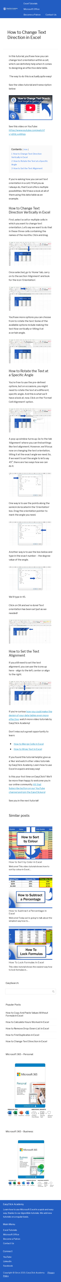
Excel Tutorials (30, 3)
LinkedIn (7, 1261)
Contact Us (51, 14)
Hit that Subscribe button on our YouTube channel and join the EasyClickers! (27, 788)
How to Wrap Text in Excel (28, 749)
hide (25, 149)
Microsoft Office (32, 9)
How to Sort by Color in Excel (25, 862)
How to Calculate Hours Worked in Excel (27, 1022)
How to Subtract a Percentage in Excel (28, 912)
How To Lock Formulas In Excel (26, 962)
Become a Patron (32, 14)
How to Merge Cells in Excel (29, 744)
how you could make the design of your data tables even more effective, (30, 715)
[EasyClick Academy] (11, 9)
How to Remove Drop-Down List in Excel (27, 1028)
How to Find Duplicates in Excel (22, 1035)
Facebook (8, 1266)
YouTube (7, 1257)
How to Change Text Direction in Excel (26, 1041)
